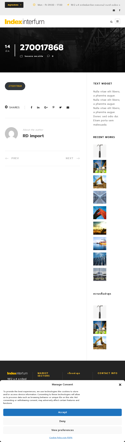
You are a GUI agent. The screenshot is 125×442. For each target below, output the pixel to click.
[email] (114, 10)
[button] (120, 384)
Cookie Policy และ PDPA (60, 437)
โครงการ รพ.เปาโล (34, 56)
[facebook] (119, 10)
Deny (62, 421)
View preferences (62, 430)
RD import (33, 136)
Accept (62, 412)
